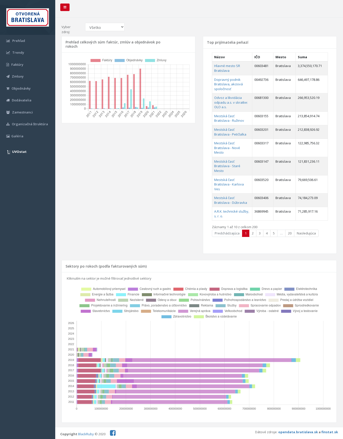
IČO (257, 57)
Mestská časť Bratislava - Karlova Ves (229, 184)
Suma (302, 57)
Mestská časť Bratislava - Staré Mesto (227, 166)
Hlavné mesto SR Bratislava (227, 68)
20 (290, 233)
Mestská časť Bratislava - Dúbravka (230, 200)
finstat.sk (329, 432)
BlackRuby (86, 434)
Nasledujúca (306, 233)
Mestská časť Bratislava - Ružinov (229, 118)
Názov (219, 57)
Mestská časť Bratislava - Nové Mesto (227, 148)
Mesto (280, 57)
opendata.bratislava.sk (298, 432)
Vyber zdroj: (66, 29)
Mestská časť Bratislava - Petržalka (230, 132)
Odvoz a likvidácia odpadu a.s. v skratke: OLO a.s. (231, 102)
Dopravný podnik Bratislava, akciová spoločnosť (228, 84)
